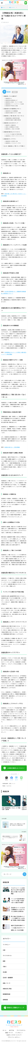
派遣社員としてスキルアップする (13, 143)
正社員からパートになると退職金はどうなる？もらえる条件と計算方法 (18, 909)
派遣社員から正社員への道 (12, 141)
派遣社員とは (9, 98)
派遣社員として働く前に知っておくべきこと (14, 116)
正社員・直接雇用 (8, 977)
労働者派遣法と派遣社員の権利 (13, 118)
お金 (4, 950)
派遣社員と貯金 (7, 989)
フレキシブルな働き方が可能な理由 (14, 134)
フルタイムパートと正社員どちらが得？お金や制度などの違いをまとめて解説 (18, 891)
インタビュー (6, 944)
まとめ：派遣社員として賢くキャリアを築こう (14, 146)
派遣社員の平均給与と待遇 (12, 105)
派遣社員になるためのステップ (11, 123)
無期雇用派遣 (6, 994)
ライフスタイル (7, 955)
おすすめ (9, 785)
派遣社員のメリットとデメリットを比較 (15, 104)
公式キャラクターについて (14, 1035)
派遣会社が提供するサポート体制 (13, 113)
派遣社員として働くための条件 (13, 129)
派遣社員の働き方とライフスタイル (12, 132)
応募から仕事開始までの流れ (12, 127)
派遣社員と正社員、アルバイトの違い (14, 102)
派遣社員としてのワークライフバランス (15, 136)
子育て (5, 966)
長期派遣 (5, 1000)
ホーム (4, 1030)
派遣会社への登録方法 (11, 125)
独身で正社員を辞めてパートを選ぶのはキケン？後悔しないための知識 (18, 927)
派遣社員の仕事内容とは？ (12, 100)
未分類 (5, 972)
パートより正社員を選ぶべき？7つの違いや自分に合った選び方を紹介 (18, 900)
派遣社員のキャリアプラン (10, 139)
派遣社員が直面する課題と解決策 (13, 120)
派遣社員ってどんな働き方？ (10, 96)
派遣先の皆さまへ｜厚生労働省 (12, 447)
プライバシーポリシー (14, 1037)
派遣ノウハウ (12, 783)
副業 (4, 961)
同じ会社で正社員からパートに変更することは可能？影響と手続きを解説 (18, 918)
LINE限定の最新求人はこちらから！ (16, 768)
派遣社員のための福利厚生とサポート (12, 108)
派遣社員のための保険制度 (12, 111)
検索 (24, 874)
